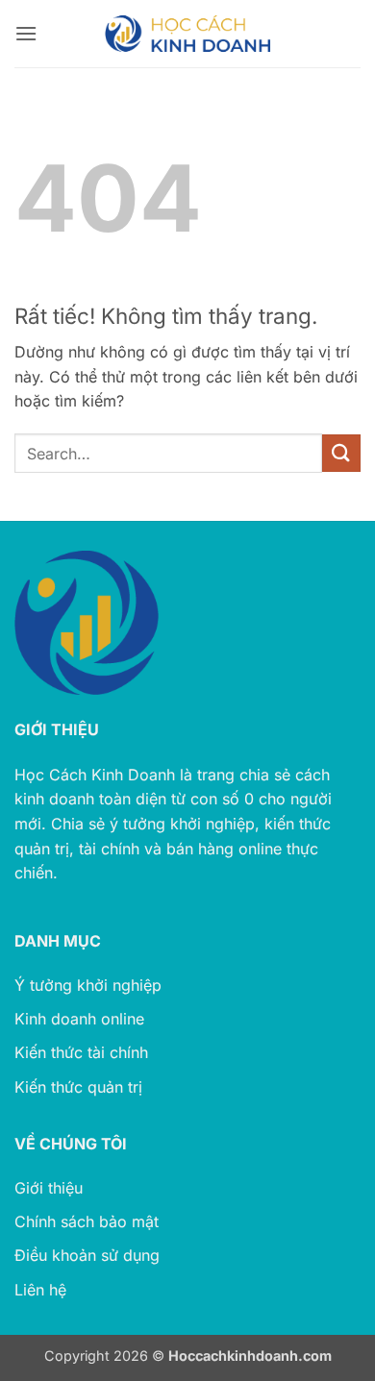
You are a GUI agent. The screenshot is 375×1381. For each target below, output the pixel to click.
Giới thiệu (48, 1187)
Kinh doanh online (79, 1018)
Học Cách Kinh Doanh (94, 774)
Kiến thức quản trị (78, 1087)
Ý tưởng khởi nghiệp (88, 985)
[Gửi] (341, 453)
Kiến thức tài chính (81, 1052)
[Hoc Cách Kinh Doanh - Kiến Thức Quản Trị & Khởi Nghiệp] (187, 33)
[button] (26, 33)
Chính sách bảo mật (86, 1221)
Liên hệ (40, 1289)
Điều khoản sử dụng (87, 1255)
